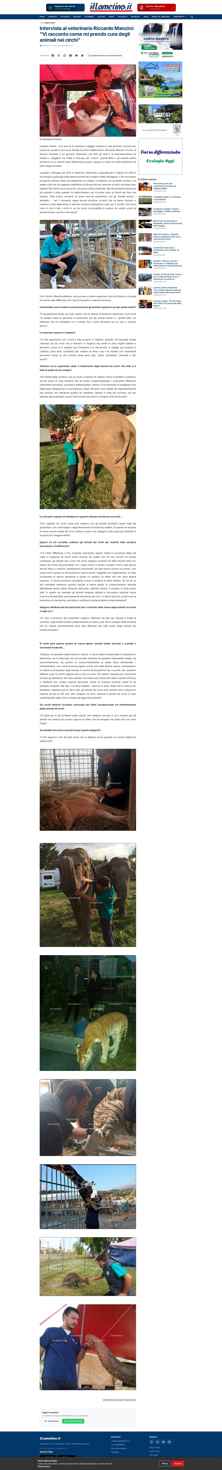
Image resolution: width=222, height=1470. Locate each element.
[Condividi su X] (58, 55)
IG (163, 1442)
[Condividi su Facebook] (52, 55)
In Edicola (123, 17)
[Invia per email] (76, 55)
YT (169, 1442)
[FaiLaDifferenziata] (160, 156)
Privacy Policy (154, 1447)
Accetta (178, 1463)
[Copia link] (82, 55)
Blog (146, 17)
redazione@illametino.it (120, 1441)
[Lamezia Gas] (160, 80)
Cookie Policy (154, 1451)
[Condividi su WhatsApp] (64, 55)
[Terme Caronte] (160, 118)
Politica (77, 17)
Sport (111, 17)
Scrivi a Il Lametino (161, 17)
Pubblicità (115, 1452)
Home (42, 17)
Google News (53, 1421)
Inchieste (135, 17)
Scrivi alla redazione (119, 1448)
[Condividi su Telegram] (70, 55)
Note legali (153, 1455)
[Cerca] (191, 16)
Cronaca (52, 17)
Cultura (101, 17)
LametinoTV (178, 17)
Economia (89, 17)
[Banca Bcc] (160, 41)
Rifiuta (165, 1463)
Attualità (65, 17)
